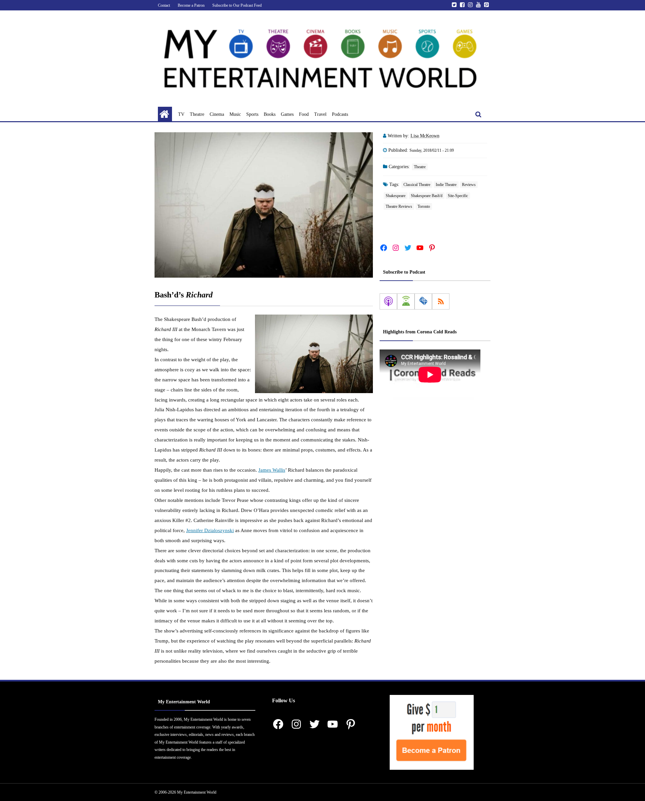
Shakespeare (395, 195)
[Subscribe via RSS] (440, 301)
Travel (320, 114)
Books (269, 114)
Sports (252, 114)
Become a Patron (191, 5)
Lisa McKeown (425, 135)
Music (235, 114)
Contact (164, 5)
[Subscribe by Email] (423, 301)
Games (287, 114)
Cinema (217, 114)
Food (304, 114)
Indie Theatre (446, 184)
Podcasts (340, 114)
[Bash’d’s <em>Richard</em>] (264, 205)
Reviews (469, 184)
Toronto (424, 206)
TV (181, 114)
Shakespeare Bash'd (426, 195)
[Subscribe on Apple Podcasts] (388, 301)
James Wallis (271, 470)
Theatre (197, 114)
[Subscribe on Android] (406, 301)
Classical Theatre (416, 184)
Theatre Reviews (399, 206)
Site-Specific (458, 195)
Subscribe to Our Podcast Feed (237, 5)
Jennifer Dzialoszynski (210, 530)
